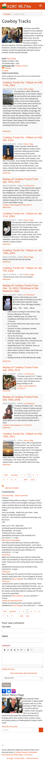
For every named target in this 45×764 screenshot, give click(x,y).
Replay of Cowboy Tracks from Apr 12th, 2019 (20, 180)
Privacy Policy (20, 758)
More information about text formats (23, 673)
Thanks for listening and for (12, 601)
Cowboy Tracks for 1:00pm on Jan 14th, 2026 (22, 251)
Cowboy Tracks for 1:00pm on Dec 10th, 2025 (22, 435)
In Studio (5, 71)
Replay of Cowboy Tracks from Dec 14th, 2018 (20, 398)
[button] (4, 649)
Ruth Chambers (17, 596)
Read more (7, 131)
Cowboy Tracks (21, 66)
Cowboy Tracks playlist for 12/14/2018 (17, 425)
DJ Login (10, 758)
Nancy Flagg (11, 59)
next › (26, 480)
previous (12, 611)
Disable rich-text (8, 669)
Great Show (6, 555)
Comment (6, 646)
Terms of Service (32, 758)
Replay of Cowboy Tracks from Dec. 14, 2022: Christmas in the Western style (20, 288)
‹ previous (14, 475)
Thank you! (6, 572)
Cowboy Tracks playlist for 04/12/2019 (17, 205)
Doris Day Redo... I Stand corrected (14, 496)
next (21, 616)
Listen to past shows (10, 73)
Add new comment (12, 488)
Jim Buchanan (29, 186)
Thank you (6, 581)
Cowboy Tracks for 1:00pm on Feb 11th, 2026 (22, 84)
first (4, 611)
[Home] (16, 6)
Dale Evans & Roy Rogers (11, 540)
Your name (6, 627)
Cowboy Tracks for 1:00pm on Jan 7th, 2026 (22, 269)
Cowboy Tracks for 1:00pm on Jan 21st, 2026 (22, 215)
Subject (5, 636)
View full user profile (10, 726)
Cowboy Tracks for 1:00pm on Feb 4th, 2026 (22, 139)
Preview (6, 685)
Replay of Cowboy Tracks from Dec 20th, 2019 (20, 368)
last (27, 616)
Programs (7, 14)
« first (5, 475)
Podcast (8, 68)
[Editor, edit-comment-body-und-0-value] (22, 659)
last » (33, 480)
